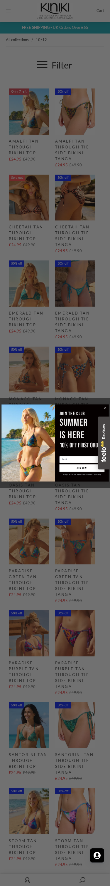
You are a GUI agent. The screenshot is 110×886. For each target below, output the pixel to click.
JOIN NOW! (81, 468)
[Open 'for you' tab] (97, 855)
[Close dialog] (105, 408)
